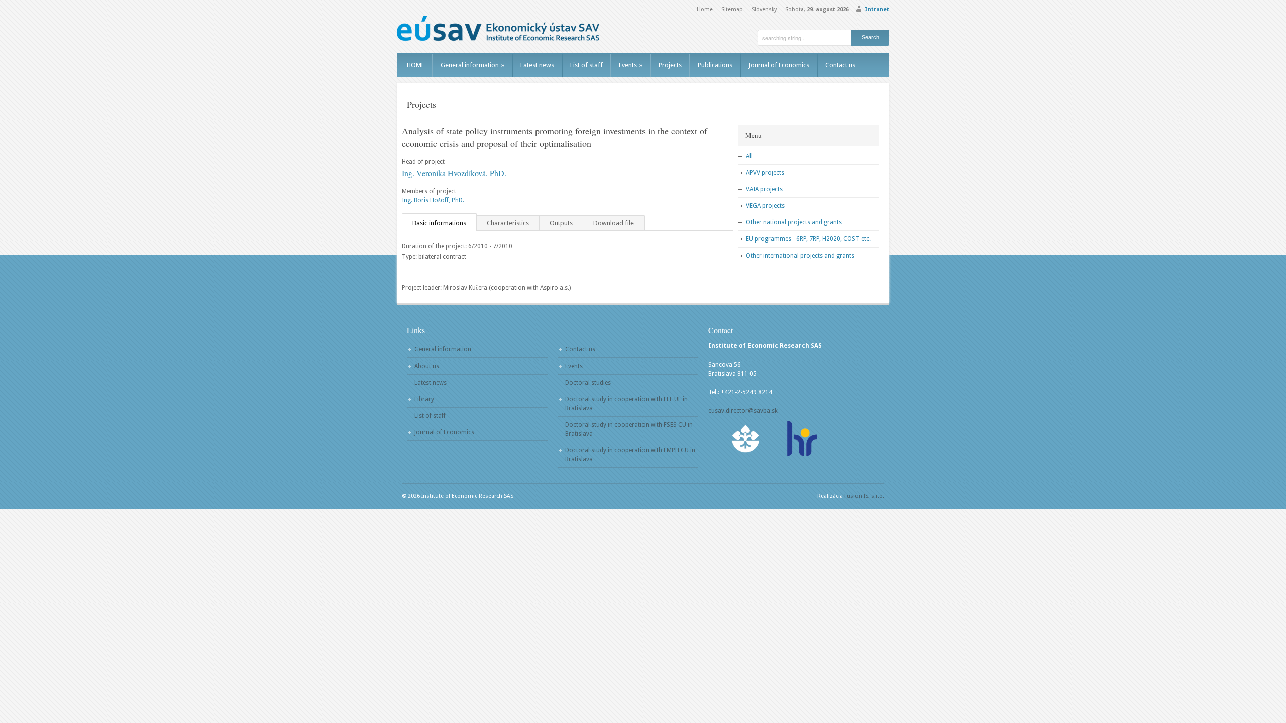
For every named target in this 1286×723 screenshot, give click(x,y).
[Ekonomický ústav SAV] (498, 28)
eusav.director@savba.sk (743, 410)
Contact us (840, 65)
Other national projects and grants (794, 222)
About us (426, 366)
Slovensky (764, 9)
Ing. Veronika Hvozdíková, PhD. (454, 173)
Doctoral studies (588, 382)
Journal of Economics (778, 65)
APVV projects (765, 172)
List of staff (586, 65)
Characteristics (508, 223)
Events (630, 65)
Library (424, 399)
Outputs (561, 223)
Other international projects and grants (800, 255)
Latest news (537, 65)
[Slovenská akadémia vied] (746, 438)
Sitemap (732, 9)
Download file (613, 223)
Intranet (877, 9)
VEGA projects (765, 205)
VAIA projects (764, 189)
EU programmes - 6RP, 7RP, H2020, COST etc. (808, 239)
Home (705, 9)
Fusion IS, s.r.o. (864, 496)
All (749, 156)
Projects (670, 65)
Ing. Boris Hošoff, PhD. (433, 200)
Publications (715, 65)
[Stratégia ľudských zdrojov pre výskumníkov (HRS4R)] (801, 438)
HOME (415, 65)
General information (472, 65)
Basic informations (439, 223)
